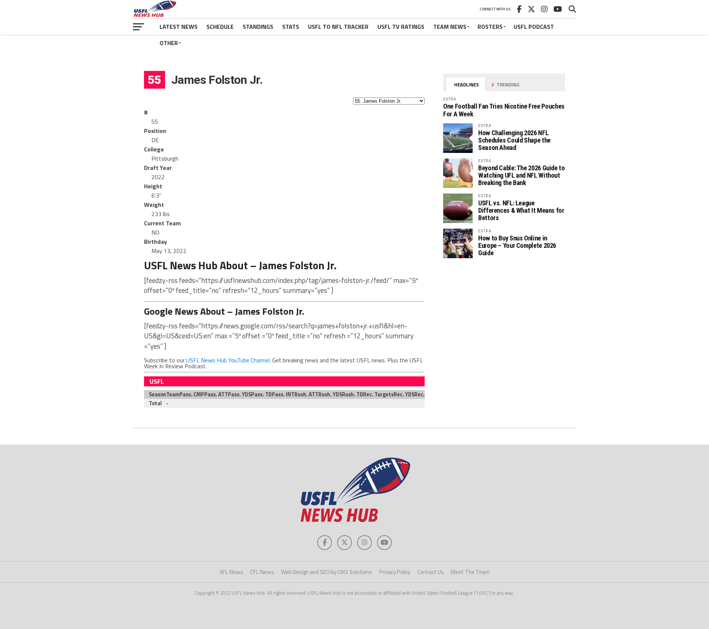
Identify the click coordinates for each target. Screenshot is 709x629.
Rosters (490, 26)
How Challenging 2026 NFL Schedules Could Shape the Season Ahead (514, 140)
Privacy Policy (394, 572)
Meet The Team (470, 572)
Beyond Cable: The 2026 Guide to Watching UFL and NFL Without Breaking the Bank (521, 175)
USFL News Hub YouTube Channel (228, 360)
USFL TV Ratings (400, 26)
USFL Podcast (534, 26)
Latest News (179, 26)
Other (169, 42)
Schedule (220, 26)
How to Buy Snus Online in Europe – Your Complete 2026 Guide (517, 245)
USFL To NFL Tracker (338, 26)
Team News (449, 26)
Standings (258, 26)
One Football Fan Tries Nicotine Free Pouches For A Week (504, 109)
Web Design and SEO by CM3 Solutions (326, 572)
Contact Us (430, 572)
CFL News (262, 572)
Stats (290, 26)
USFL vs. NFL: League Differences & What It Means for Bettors (521, 210)
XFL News (231, 572)
